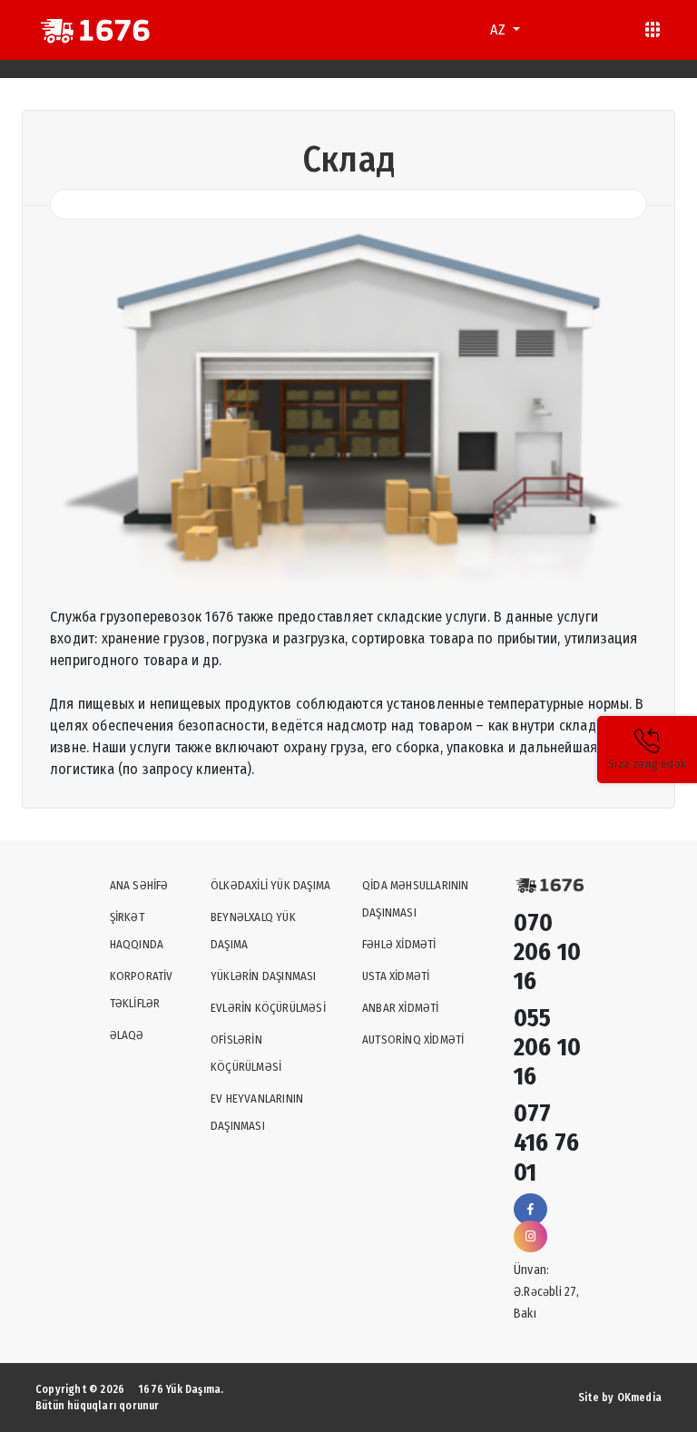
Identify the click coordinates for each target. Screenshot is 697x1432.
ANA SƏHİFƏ (139, 885)
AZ (499, 29)
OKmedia (639, 1397)
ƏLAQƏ (127, 1035)
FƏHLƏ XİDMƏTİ (399, 944)
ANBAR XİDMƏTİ (400, 1008)
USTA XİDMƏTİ (395, 976)
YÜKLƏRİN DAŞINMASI (264, 976)
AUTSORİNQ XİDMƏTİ (413, 1039)
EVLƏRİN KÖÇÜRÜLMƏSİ (268, 1008)
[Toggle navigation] (653, 29)
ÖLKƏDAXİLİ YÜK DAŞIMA (270, 885)
